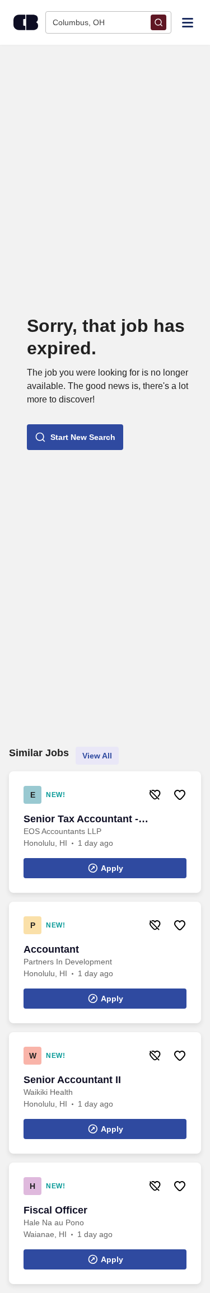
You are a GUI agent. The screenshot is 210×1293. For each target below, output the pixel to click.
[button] (75, 437)
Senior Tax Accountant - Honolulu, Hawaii (81, 819)
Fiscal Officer (55, 1210)
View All (97, 755)
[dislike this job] (155, 795)
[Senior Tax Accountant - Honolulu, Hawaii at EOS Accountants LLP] (105, 832)
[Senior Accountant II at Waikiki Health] (105, 1093)
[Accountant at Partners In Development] (105, 962)
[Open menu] (188, 22)
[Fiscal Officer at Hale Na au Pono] (105, 1223)
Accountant (51, 949)
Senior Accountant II (72, 1079)
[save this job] (179, 795)
